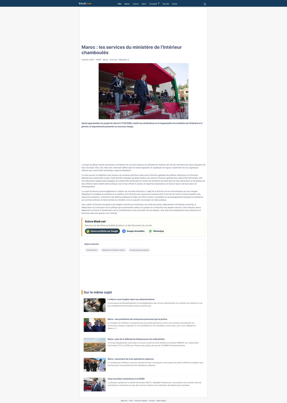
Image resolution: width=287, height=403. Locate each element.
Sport (144, 4)
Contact (152, 401)
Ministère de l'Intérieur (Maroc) (113, 250)
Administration (91, 250)
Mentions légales (141, 401)
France (136, 4)
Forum (174, 4)
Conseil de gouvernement (139, 250)
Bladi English (161, 401)
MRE (119, 4)
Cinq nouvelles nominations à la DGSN (126, 379)
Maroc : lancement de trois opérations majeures (131, 359)
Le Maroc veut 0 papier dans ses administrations (131, 299)
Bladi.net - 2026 (127, 401)
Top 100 (165, 4)
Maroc (127, 4)
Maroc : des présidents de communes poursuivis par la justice (137, 319)
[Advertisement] (143, 25)
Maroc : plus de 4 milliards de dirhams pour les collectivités (136, 339)
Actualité (153, 4)
